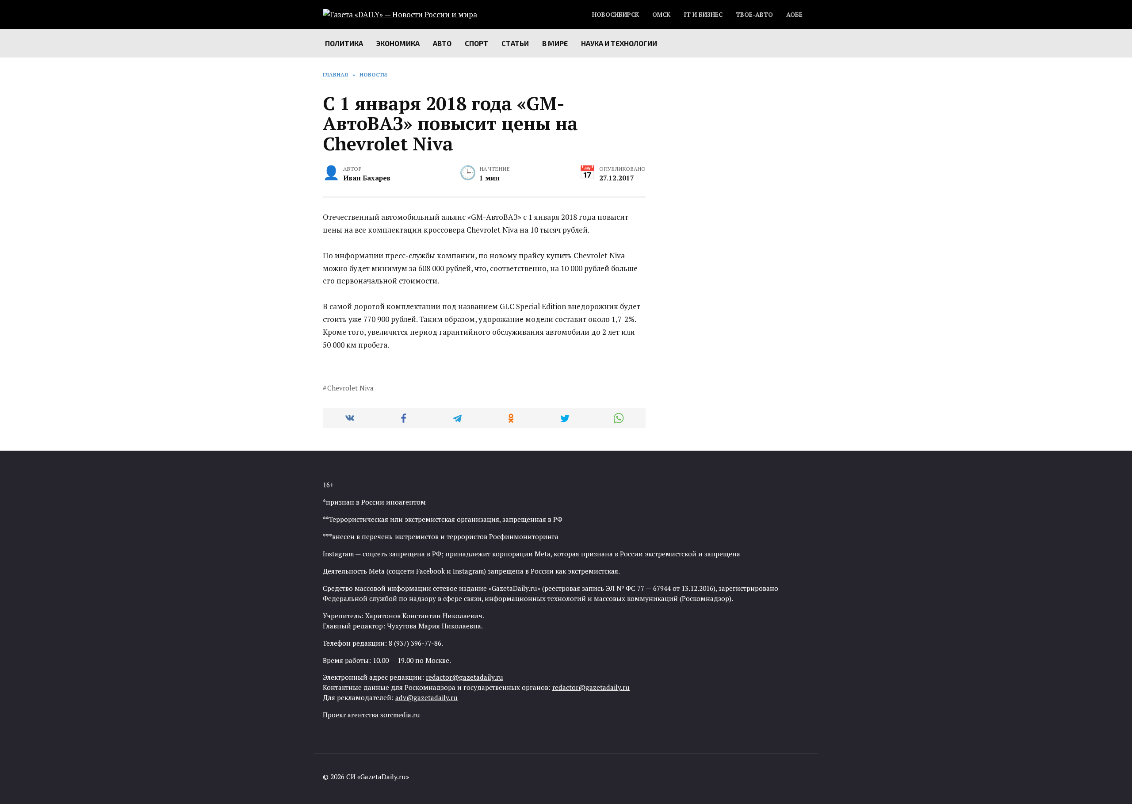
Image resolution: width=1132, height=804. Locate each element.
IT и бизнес (703, 15)
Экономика (398, 43)
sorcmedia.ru (400, 714)
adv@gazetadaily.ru (426, 697)
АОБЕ (794, 15)
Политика (344, 43)
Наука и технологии (619, 43)
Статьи (515, 43)
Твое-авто (754, 15)
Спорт (476, 43)
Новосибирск (615, 15)
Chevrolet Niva (350, 387)
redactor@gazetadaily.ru (464, 677)
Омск (661, 15)
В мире (555, 43)
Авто (442, 43)
